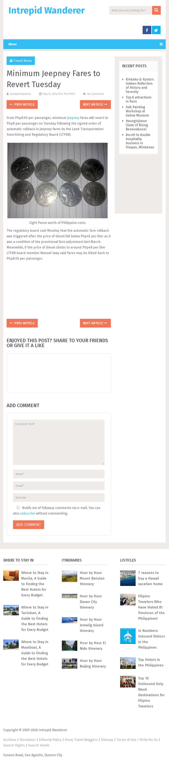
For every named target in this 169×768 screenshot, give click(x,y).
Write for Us (149, 740)
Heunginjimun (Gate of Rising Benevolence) (137, 125)
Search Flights (14, 745)
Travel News (22, 61)
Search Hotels (38, 745)
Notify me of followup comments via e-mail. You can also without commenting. (56, 510)
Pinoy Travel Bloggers (81, 740)
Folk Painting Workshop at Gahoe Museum (137, 111)
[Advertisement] (59, 291)
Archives (9, 740)
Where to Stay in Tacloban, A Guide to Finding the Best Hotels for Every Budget (34, 618)
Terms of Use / (128, 740)
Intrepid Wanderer (46, 10)
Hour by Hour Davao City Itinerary (91, 602)
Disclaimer (28, 740)
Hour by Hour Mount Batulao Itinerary (92, 578)
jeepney (73, 118)
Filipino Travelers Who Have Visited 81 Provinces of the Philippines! (151, 607)
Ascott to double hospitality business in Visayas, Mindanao (140, 141)
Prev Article (24, 104)
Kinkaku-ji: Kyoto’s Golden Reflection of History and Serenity (140, 85)
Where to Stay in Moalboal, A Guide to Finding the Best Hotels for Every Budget (34, 653)
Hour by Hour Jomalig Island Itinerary (91, 625)
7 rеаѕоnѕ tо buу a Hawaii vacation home (150, 578)
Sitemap (107, 740)
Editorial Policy (50, 740)
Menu (12, 44)
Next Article (93, 104)
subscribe (27, 513)
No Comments (95, 93)
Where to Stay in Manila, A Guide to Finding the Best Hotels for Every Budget (34, 584)
